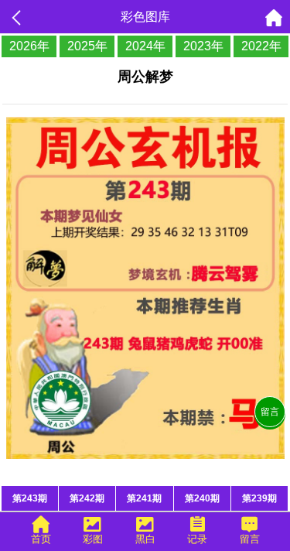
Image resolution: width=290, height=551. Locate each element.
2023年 (203, 46)
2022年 (261, 46)
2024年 (145, 46)
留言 (270, 411)
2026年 (29, 46)
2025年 (87, 46)
